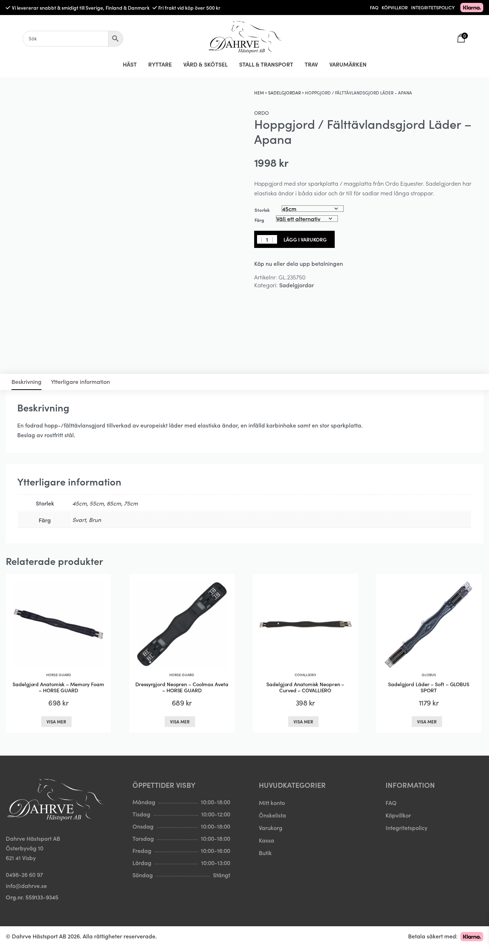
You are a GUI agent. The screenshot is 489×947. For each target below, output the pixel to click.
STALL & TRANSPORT (266, 64)
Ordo (261, 112)
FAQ (374, 7)
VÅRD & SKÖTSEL (205, 64)
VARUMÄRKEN (348, 64)
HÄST (130, 64)
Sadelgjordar (284, 92)
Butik (265, 852)
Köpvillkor (398, 815)
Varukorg (270, 827)
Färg (259, 219)
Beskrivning (26, 381)
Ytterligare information (80, 381)
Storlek (262, 209)
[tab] (26, 382)
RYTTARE (160, 64)
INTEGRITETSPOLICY (433, 7)
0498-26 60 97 (24, 874)
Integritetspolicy (406, 827)
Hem (259, 92)
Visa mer (56, 721)
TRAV (311, 64)
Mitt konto (272, 802)
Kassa (266, 840)
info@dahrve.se (26, 885)
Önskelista (272, 815)
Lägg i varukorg (305, 239)
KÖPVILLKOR (395, 7)
